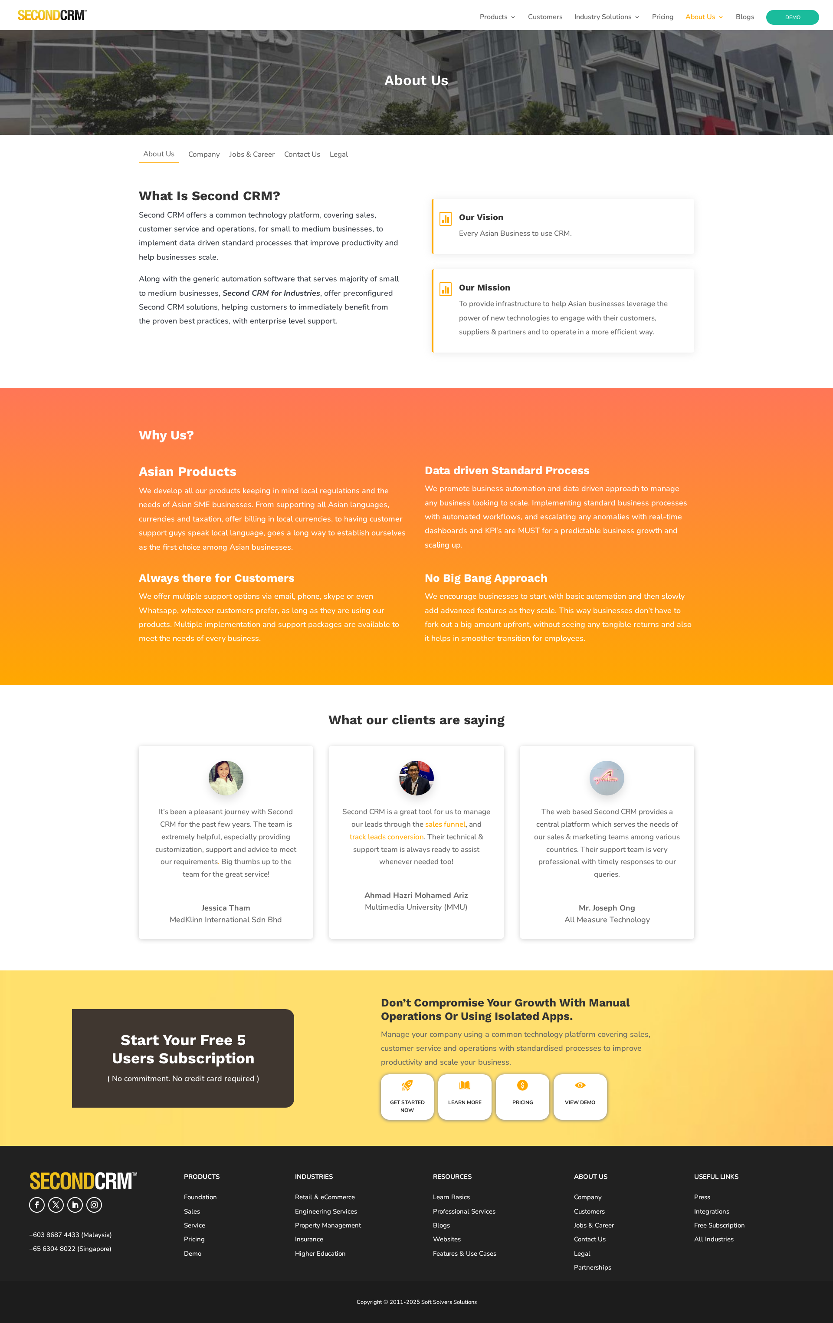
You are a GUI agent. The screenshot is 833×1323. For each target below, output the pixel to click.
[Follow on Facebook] (37, 1205)
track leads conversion (387, 837)
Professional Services (464, 1211)
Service (194, 1225)
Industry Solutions (603, 18)
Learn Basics (451, 1197)
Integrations (711, 1211)
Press (702, 1197)
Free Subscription (719, 1225)
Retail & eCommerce (325, 1197)
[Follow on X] (56, 1205)
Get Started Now (407, 1106)
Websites (447, 1239)
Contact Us (302, 154)
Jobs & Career (252, 154)
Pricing (663, 18)
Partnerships (592, 1267)
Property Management (328, 1225)
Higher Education (320, 1253)
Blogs (745, 18)
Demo (792, 17)
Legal (339, 154)
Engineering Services (326, 1211)
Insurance (309, 1239)
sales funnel (444, 824)
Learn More (465, 1102)
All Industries (714, 1239)
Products (494, 18)
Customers (545, 18)
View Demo (580, 1102)
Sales (192, 1211)
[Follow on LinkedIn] (75, 1205)
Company (204, 154)
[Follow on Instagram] (94, 1205)
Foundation (200, 1197)
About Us (700, 18)
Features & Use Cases (464, 1253)
